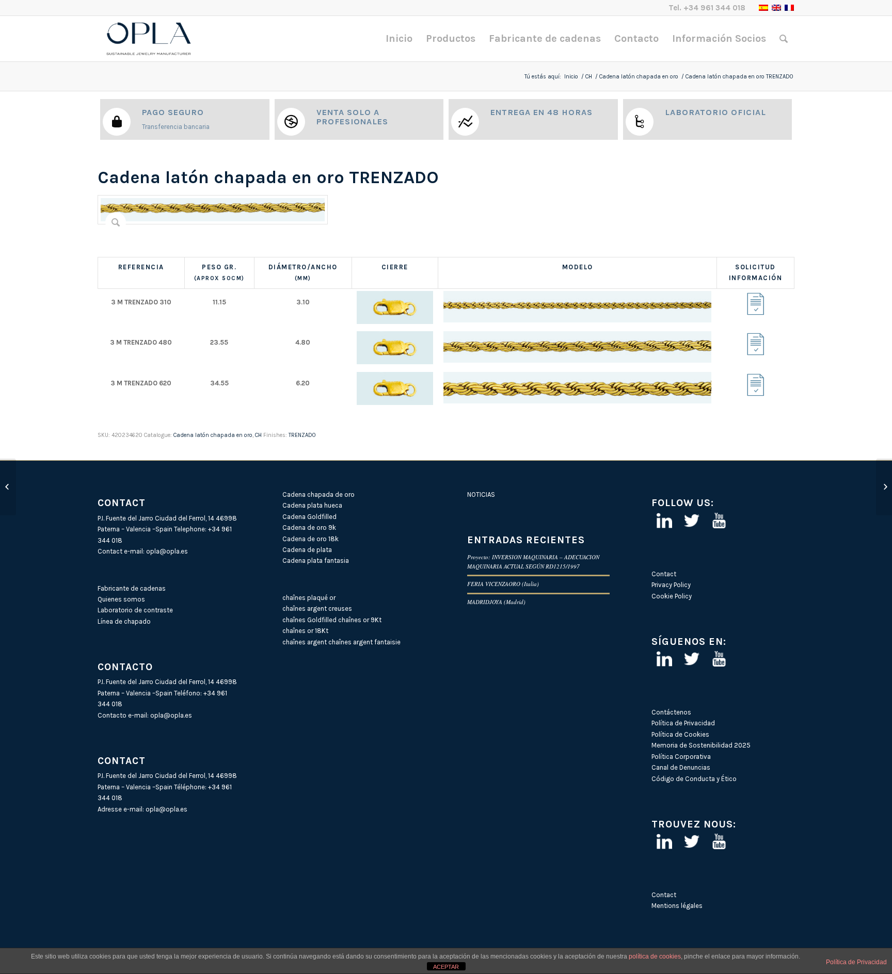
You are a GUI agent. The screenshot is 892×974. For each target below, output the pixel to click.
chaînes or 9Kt (359, 620)
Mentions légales (677, 906)
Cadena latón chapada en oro (638, 76)
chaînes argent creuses (317, 608)
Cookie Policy (671, 596)
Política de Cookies (680, 734)
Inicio (571, 76)
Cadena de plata (307, 550)
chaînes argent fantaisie (364, 642)
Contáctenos (671, 712)
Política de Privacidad (683, 723)
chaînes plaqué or (309, 598)
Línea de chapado (124, 621)
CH (588, 76)
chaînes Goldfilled (309, 620)
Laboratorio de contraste (135, 610)
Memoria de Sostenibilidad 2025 (701, 745)
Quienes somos (121, 599)
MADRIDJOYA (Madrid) (496, 602)
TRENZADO (302, 435)
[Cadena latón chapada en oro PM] (8, 487)
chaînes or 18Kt (305, 631)
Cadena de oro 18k (310, 539)
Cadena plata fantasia (315, 560)
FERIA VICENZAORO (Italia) (503, 584)
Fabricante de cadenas (132, 588)
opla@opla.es (167, 551)
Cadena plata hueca (312, 505)
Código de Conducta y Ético (694, 779)
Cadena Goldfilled (309, 517)
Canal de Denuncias (680, 767)
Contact (663, 574)
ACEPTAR (446, 967)
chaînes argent (304, 642)
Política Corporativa (681, 756)
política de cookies (655, 956)
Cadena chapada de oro (318, 494)
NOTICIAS (481, 494)
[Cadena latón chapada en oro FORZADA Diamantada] (884, 487)
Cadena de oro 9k (309, 527)
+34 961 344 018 (714, 7)
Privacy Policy (671, 585)
